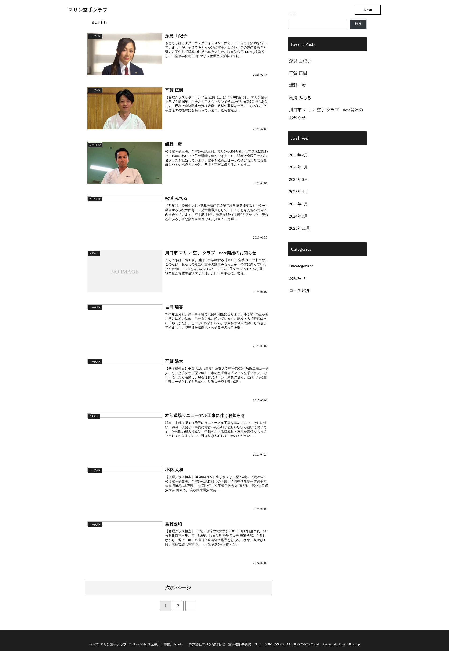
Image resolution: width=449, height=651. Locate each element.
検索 (358, 23)
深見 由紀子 (300, 61)
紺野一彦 (297, 85)
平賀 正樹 (298, 73)
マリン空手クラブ (88, 9)
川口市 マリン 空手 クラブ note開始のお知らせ (326, 113)
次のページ (178, 587)
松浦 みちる (300, 97)
